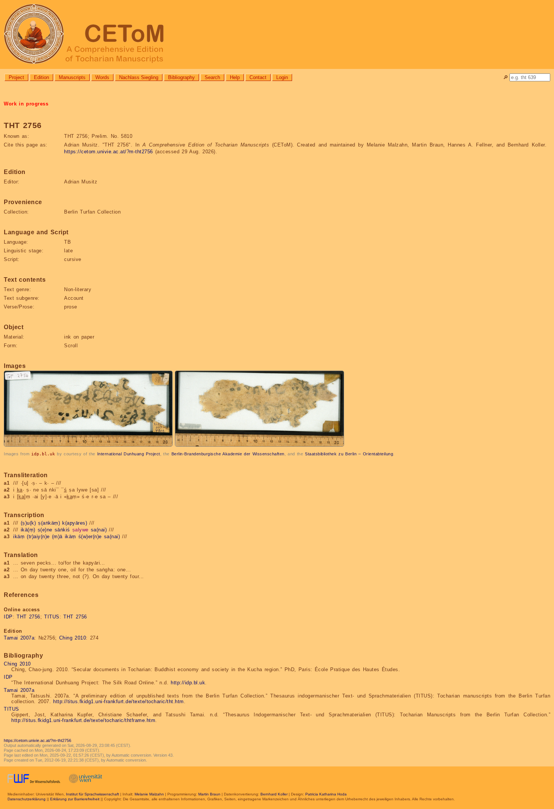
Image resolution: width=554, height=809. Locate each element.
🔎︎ (505, 77)
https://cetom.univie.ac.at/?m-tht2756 (108, 151)
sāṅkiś (62, 530)
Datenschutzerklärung (27, 799)
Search (212, 77)
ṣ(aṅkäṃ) (49, 523)
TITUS (52, 617)
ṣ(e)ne (45, 530)
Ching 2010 (72, 638)
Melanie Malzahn (149, 794)
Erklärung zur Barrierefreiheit (74, 799)
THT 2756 (28, 617)
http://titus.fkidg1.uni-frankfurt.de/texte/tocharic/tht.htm (118, 701)
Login (282, 77)
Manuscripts (72, 77)
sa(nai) (99, 530)
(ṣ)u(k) (28, 523)
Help (235, 77)
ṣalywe (80, 530)
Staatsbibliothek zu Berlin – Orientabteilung (349, 454)
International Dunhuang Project (128, 454)
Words (102, 77)
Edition (41, 77)
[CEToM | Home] (277, 34)
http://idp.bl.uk (188, 682)
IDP (8, 617)
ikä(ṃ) (28, 530)
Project (16, 77)
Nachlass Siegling (138, 77)
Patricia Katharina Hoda (326, 794)
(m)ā (57, 536)
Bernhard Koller (274, 794)
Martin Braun (209, 794)
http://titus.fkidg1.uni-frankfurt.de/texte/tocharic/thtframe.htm (83, 720)
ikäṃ (18, 536)
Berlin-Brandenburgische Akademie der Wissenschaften (228, 454)
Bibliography (181, 77)
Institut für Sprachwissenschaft (92, 794)
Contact (257, 77)
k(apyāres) (74, 523)
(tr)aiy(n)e (38, 536)
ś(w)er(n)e (90, 536)
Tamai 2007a (19, 638)
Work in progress (26, 104)
